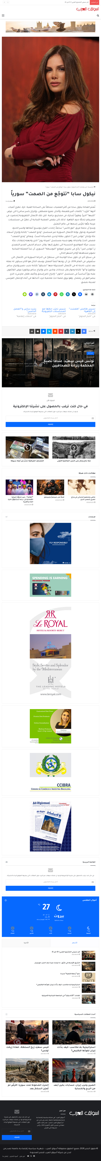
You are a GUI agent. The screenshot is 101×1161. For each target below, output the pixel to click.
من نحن (22, 1156)
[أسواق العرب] (87, 9)
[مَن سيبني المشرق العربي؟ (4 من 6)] (88, 955)
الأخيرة (26, 943)
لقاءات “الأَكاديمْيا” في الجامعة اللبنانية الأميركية (61, 996)
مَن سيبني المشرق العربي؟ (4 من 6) (66, 952)
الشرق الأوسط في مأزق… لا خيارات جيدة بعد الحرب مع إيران (57, 963)
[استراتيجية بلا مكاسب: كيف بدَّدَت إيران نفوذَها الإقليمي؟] (88, 988)
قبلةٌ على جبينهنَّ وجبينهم (54, 497)
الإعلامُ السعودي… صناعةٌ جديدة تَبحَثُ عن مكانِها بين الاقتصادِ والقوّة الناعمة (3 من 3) (68, 365)
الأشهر (74, 943)
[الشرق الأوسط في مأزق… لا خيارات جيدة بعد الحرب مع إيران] (88, 966)
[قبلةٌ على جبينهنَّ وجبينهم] (50, 487)
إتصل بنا (5, 1156)
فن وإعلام (83, 187)
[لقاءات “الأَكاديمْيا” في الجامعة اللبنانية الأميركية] (88, 999)
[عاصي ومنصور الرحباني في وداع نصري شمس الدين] (81, 487)
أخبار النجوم (75, 187)
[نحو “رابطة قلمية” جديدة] (88, 977)
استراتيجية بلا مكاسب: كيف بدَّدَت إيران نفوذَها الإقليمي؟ (58, 985)
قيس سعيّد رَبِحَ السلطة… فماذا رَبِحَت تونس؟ (74, 2)
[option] (50, 362)
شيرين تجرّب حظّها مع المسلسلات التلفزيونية (54, 310)
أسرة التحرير (14, 1156)
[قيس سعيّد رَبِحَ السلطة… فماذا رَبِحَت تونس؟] (27, 1032)
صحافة (90, 353)
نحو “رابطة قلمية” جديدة (70, 974)
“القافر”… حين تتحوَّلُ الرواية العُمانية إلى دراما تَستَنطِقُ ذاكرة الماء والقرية (20, 499)
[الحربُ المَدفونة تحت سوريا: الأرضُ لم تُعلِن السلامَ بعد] (27, 1070)
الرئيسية (91, 187)
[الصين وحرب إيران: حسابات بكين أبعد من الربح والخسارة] (73, 1070)
